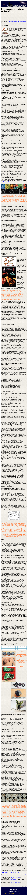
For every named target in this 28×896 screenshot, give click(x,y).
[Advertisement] (12, 16)
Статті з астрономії (15, 877)
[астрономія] (17, 4)
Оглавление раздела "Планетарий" (10, 872)
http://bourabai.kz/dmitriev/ (7, 181)
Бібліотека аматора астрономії (18, 874)
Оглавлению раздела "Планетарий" (17, 21)
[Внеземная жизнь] (14, 193)
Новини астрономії (15, 882)
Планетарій (13, 879)
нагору (24, 886)
